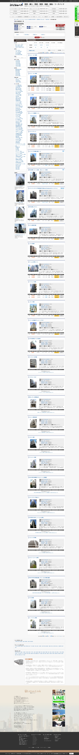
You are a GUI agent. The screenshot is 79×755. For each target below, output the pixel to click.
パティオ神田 (31, 94)
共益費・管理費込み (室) (19, 47)
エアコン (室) (18, 140)
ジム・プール (46, 739)
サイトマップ (57, 739)
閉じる (71, 753)
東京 (18, 34)
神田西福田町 (48, 172)
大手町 (32, 652)
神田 (44, 58)
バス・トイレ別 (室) (19, 132)
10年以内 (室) (17, 73)
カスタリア (34, 744)
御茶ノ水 (58, 652)
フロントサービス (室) (19, 160)
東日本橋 (46, 583)
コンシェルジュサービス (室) (20, 163)
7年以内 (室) (17, 72)
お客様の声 (46, 16)
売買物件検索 (26, 16)
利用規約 (49, 747)
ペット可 (45, 737)
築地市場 (56, 653)
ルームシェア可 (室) (18, 107)
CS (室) (17, 148)
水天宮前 (53, 652)
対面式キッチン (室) (18, 131)
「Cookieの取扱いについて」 (57, 753)
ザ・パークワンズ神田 (33, 617)
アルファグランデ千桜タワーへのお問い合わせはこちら (46, 512)
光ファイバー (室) (18, 151)
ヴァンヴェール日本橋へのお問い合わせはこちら (46, 372)
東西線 (42, 231)
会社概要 (33, 747)
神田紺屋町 (48, 379)
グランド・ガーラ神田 (33, 55)
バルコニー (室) (18, 117)
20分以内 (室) (18, 66)
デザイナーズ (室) (18, 90)
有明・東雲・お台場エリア (23, 738)
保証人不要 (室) (18, 92)
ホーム (13, 16)
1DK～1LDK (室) (18, 51)
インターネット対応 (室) (19, 152)
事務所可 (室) (17, 93)
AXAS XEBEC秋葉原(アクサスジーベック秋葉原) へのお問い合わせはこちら (46, 492)
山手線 (42, 58)
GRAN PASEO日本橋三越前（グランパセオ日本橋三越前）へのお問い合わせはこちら (45, 592)
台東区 (24, 641)
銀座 (27, 653)
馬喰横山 (46, 100)
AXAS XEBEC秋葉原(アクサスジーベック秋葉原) (38, 477)
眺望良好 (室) (17, 99)
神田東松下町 (48, 499)
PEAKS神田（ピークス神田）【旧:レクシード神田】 (38, 169)
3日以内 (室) (17, 80)
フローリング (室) (18, 113)
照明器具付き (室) (18, 121)
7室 (35, 47)
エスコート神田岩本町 (33, 417)
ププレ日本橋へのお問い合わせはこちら (46, 612)
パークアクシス (35, 739)
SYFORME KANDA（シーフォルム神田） (36, 517)
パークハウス (34, 738)
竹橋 (60, 652)
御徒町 (32, 653)
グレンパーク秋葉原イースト (34, 113)
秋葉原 (45, 483)
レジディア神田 (32, 301)
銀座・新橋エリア (21, 739)
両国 (34, 653)
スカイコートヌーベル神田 (34, 557)
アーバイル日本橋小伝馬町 (19, 202)
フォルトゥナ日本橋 (32, 537)
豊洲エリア (20, 737)
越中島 (20, 654)
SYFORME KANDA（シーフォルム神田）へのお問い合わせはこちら (46, 532)
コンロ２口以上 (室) (19, 128)
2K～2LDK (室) (18, 52)
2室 (47, 47)
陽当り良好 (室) (18, 88)
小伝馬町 (46, 98)
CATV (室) (17, 150)
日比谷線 (42, 98)
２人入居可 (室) (18, 94)
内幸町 (53, 653)
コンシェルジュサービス (47, 740)
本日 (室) (17, 79)
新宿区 (21, 641)
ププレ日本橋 (31, 597)
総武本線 (42, 61)
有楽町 (25, 653)
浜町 (48, 652)
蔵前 (45, 653)
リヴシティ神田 (32, 437)
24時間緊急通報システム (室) (20, 156)
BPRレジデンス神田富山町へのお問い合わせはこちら (46, 412)
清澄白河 (47, 653)
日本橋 (45, 231)
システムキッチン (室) (19, 130)
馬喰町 (35, 34)
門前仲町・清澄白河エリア (23, 744)
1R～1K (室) (17, 50)
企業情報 (52, 16)
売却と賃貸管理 (59, 16)
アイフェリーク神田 (32, 457)
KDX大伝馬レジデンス (33, 206)
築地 (43, 653)
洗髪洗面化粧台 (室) (18, 137)
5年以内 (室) (17, 71)
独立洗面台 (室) (18, 139)
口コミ (39, 16)
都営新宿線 (43, 78)
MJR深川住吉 (17, 218)
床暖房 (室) (17, 141)
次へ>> (61, 52)
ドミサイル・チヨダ (32, 377)
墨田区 (26, 641)
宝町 (15, 647)
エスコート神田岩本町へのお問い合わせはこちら (46, 432)
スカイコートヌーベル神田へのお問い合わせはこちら (46, 572)
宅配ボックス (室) (18, 155)
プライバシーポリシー (43, 747)
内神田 (47, 245)
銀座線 (42, 212)
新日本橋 (27, 34)
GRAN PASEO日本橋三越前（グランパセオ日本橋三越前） (39, 577)
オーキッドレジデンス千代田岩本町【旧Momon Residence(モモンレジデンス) (43, 188)
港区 (19, 641)
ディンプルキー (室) (18, 157)
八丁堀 (19, 653)
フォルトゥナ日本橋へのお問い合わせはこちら (46, 552)
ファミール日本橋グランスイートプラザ (36, 320)
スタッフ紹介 (33, 16)
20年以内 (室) (17, 75)
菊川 (24, 654)
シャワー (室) (18, 138)
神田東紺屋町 (48, 459)
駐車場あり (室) (18, 164)
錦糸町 (43, 34)
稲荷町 (51, 653)
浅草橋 (63, 652)
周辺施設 (56, 737)
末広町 (16, 653)
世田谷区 (31, 641)
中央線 (42, 563)
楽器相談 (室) (17, 87)
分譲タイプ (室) (18, 97)
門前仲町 (59, 653)
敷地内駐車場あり (46, 738)
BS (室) (17, 149)
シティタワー (34, 737)
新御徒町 (36, 653)
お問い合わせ (66, 16)
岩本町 (46, 78)
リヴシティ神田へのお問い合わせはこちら (46, 452)
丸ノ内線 (42, 136)
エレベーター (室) (18, 120)
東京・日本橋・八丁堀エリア (23, 740)
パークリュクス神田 (32, 281)
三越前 (45, 212)
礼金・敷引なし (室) (18, 46)
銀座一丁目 (22, 653)
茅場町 (46, 652)
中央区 (44, 153)
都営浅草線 (43, 325)
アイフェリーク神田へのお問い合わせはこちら (46, 472)
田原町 (62, 653)
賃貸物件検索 (20, 16)
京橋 (50, 652)
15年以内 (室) (17, 74)
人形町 (46, 325)
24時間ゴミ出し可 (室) (19, 161)
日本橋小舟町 (47, 227)
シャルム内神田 (32, 243)
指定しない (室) (18, 78)
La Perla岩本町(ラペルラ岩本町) (35, 338)
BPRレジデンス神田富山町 (34, 397)
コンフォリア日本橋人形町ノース (35, 151)
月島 (17, 654)
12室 (41, 47)
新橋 (15, 654)
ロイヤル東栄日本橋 (32, 225)
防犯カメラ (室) (18, 158)
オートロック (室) (18, 153)
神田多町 (47, 57)
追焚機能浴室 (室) (18, 133)
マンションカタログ (58, 738)
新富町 (29, 653)
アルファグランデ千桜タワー (34, 497)
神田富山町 (48, 399)
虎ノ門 (22, 654)
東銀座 (41, 653)
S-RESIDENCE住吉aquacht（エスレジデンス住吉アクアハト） (24, 234)
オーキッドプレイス (32, 131)
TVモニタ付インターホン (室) (20, 154)
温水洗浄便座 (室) (18, 135)
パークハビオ (34, 740)
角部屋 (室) (17, 169)
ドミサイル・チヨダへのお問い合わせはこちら (46, 392)
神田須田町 (48, 133)
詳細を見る (57, 87)
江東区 (29, 641)
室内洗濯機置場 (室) (19, 112)
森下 (39, 653)
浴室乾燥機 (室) (18, 134)
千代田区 (44, 57)
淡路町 (46, 136)
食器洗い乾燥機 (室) (18, 129)
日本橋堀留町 (47, 153)
